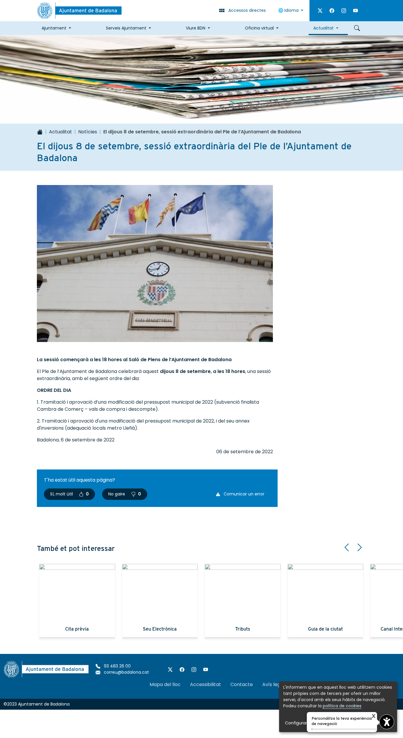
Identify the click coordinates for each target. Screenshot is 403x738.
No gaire (124, 494)
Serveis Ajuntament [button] (126, 28)
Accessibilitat (205, 684)
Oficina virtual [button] (259, 28)
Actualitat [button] (323, 28)
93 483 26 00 (117, 666)
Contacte (241, 684)
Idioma (289, 10)
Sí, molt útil (69, 494)
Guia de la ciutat (325, 629)
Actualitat (60, 131)
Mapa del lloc (165, 684)
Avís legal (273, 684)
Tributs (242, 629)
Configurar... (297, 723)
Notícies (87, 131)
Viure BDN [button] (195, 28)
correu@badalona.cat (126, 672)
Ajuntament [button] (54, 28)
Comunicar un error (243, 494)
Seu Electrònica (160, 629)
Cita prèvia (77, 629)
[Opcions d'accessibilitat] (386, 721)
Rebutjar (357, 723)
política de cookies (342, 706)
